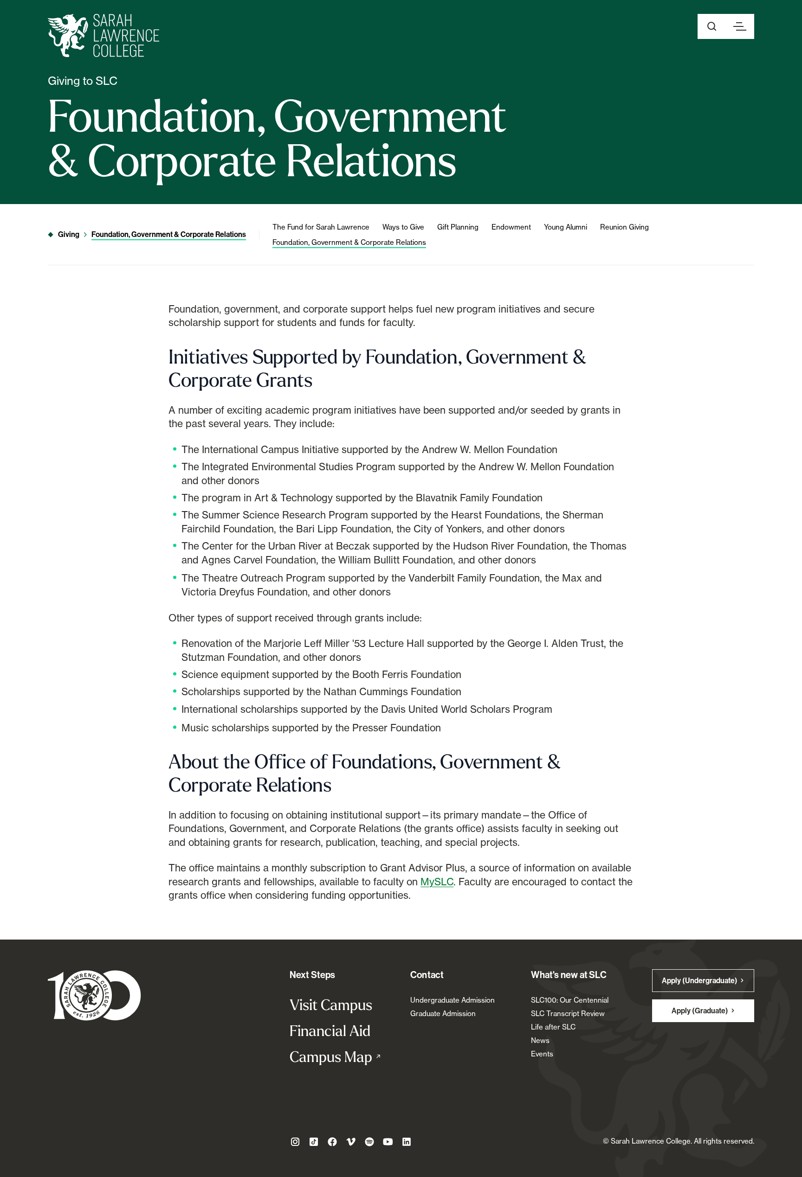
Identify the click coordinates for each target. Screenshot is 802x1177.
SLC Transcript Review (568, 1013)
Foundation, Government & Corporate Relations (168, 234)
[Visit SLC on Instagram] (295, 1141)
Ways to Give (403, 227)
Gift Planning (458, 227)
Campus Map (341, 1056)
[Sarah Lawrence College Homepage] (94, 995)
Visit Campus (331, 1004)
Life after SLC (553, 1027)
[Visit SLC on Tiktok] (313, 1141)
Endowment (511, 227)
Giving (68, 234)
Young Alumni (565, 227)
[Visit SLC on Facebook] (332, 1141)
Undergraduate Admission (452, 1000)
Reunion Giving (624, 227)
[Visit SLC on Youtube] (388, 1141)
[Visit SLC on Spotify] (369, 1141)
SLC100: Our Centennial (569, 1000)
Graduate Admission (443, 1013)
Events (542, 1053)
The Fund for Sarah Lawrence (320, 227)
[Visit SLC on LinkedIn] (406, 1141)
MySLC (436, 882)
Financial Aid (330, 1030)
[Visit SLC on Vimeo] (350, 1141)
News (540, 1040)
